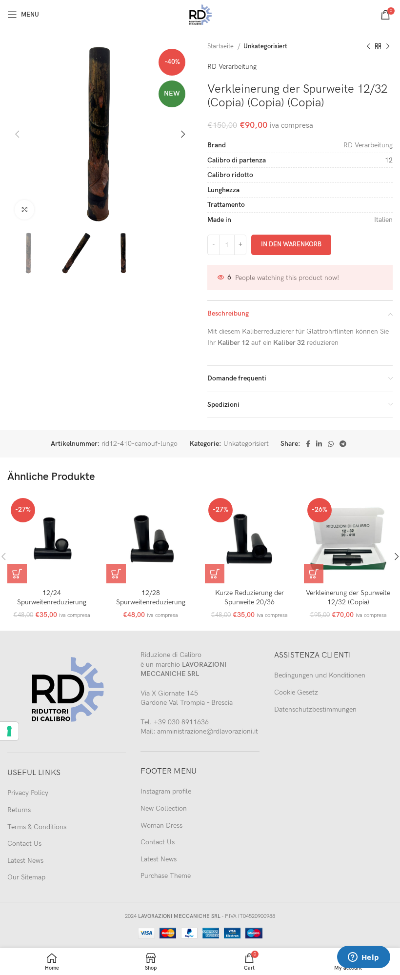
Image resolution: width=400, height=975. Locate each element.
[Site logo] (200, 14)
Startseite (221, 46)
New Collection (163, 808)
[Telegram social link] (343, 444)
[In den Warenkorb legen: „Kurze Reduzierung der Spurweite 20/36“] (214, 573)
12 (389, 160)
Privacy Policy (27, 793)
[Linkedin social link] (319, 444)
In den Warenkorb (291, 244)
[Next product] (388, 47)
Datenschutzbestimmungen (315, 709)
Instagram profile (165, 791)
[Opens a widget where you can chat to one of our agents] (363, 958)
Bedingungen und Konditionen (319, 675)
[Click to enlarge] (24, 209)
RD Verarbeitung (232, 66)
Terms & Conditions (36, 827)
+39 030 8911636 (181, 722)
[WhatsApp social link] (331, 444)
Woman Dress (161, 825)
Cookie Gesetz (296, 692)
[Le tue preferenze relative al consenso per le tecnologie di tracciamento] (9, 731)
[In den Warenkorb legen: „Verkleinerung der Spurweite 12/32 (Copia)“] (313, 573)
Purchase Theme (165, 876)
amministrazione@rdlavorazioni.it (207, 731)
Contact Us (24, 843)
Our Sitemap (26, 877)
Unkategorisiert (265, 46)
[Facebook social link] (308, 444)
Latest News (25, 860)
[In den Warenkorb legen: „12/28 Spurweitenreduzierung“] (116, 573)
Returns (19, 810)
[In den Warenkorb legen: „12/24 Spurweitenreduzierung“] (17, 573)
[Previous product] (368, 47)
